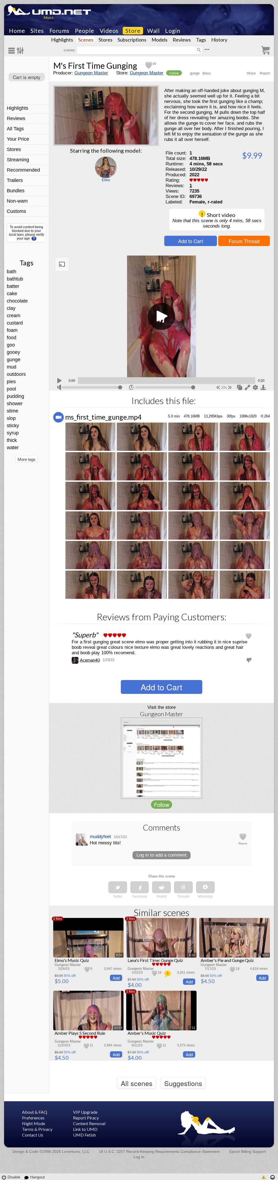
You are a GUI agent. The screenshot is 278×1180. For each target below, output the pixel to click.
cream (13, 315)
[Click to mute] (59, 387)
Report (265, 73)
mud (11, 367)
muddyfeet (100, 836)
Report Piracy (86, 1117)
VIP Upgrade (85, 1112)
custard (15, 323)
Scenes (85, 40)
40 (154, 64)
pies (11, 381)
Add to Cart (190, 240)
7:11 (192, 1028)
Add (116, 978)
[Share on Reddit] (161, 887)
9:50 (119, 955)
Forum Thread (244, 240)
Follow (174, 73)
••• (206, 49)
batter (13, 286)
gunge (13, 359)
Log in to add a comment (162, 855)
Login (172, 30)
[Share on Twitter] (117, 887)
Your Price (18, 139)
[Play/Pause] (59, 380)
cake (12, 293)
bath (11, 271)
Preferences (33, 1117)
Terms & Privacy (37, 1129)
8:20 (192, 955)
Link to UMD (85, 1129)
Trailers (15, 180)
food (11, 337)
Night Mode (33, 1123)
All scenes (137, 1083)
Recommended (23, 170)
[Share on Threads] (183, 887)
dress (206, 73)
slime (12, 411)
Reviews (182, 40)
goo (11, 345)
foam (12, 330)
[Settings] (20, 50)
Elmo (106, 180)
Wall (153, 30)
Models (159, 40)
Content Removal (89, 1123)
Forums (59, 30)
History (219, 40)
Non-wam (17, 201)
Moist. (49, 17)
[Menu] (12, 50)
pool (11, 389)
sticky (13, 425)
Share (251, 73)
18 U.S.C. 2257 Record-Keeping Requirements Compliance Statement (159, 1151)
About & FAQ (34, 1112)
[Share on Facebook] (139, 887)
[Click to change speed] (131, 387)
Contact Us (32, 1134)
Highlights (62, 40)
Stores (105, 40)
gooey (13, 352)
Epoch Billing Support (247, 1151)
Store (133, 30)
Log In (139, 1157)
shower (15, 403)
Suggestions (183, 1083)
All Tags (15, 128)
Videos (109, 30)
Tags (201, 40)
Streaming (18, 159)
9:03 (265, 955)
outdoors (16, 374)
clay (11, 308)
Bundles (15, 190)
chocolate (17, 301)
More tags (27, 459)
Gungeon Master (91, 72)
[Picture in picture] (239, 387)
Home (17, 30)
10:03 (118, 1028)
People (84, 30)
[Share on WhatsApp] (205, 887)
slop (11, 418)
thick (12, 440)
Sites (37, 30)
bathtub (15, 279)
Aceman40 (90, 659)
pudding (15, 396)
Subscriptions (132, 40)
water (13, 447)
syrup (13, 433)
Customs (16, 211)
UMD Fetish (84, 1134)
